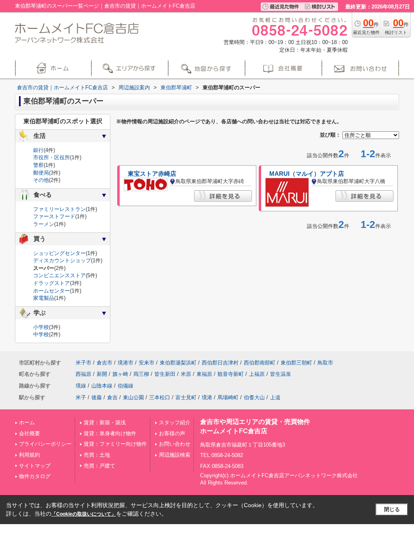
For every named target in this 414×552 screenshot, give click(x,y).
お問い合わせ (174, 444)
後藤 (96, 397)
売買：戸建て (99, 466)
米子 (81, 397)
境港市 (125, 363)
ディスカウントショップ (62, 260)
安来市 (146, 363)
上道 (275, 397)
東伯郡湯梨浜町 (178, 363)
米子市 (83, 363)
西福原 (83, 374)
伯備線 (125, 386)
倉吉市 (104, 363)
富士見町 (185, 397)
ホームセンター (51, 291)
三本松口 (159, 397)
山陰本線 (101, 386)
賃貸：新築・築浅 (105, 422)
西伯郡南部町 (259, 363)
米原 (186, 374)
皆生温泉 (280, 374)
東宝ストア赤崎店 (152, 174)
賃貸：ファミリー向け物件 (115, 444)
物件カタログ (35, 476)
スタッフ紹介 (174, 422)
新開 (102, 374)
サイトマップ (35, 466)
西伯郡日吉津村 (220, 363)
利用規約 (29, 455)
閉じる (392, 509)
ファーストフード (54, 216)
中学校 (41, 334)
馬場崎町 (228, 397)
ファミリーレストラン (59, 209)
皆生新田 (164, 374)
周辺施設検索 (174, 455)
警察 (38, 165)
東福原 (204, 374)
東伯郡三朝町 (296, 363)
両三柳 (141, 374)
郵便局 (41, 173)
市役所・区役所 (51, 157)
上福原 (257, 374)
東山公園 (133, 397)
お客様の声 (172, 433)
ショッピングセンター (59, 253)
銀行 (38, 150)
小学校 (41, 327)
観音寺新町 (231, 374)
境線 (81, 386)
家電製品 (43, 298)
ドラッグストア (51, 283)
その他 (41, 180)
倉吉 (112, 397)
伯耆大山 (254, 397)
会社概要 (29, 433)
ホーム (27, 422)
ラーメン (43, 224)
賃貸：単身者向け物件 (110, 433)
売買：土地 (97, 455)
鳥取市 (325, 363)
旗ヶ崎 (120, 374)
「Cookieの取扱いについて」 (83, 514)
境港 (207, 397)
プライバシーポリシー (45, 444)
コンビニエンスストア (59, 275)
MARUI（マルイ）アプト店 (306, 174)
